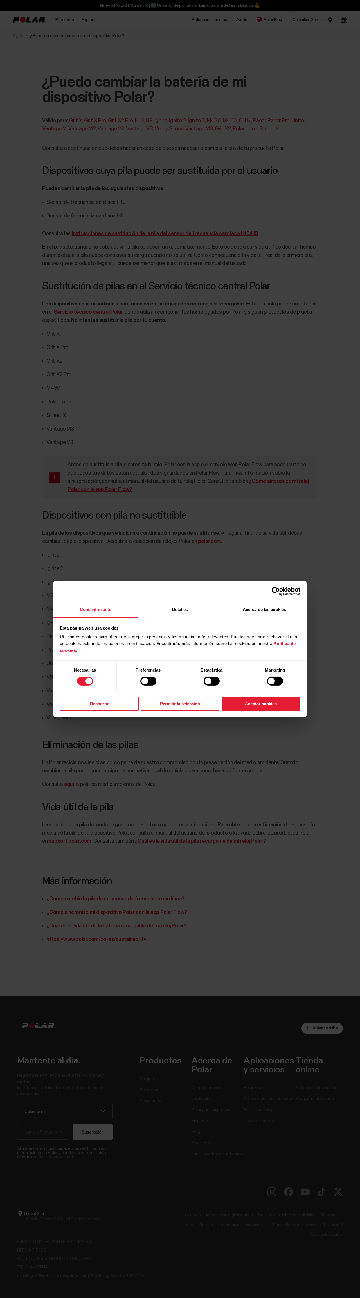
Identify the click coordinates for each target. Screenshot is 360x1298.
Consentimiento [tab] (95, 609)
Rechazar (99, 703)
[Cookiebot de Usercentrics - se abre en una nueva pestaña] (275, 591)
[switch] (148, 681)
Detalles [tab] (180, 609)
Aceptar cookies (261, 703)
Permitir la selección (180, 703)
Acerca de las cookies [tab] (264, 609)
